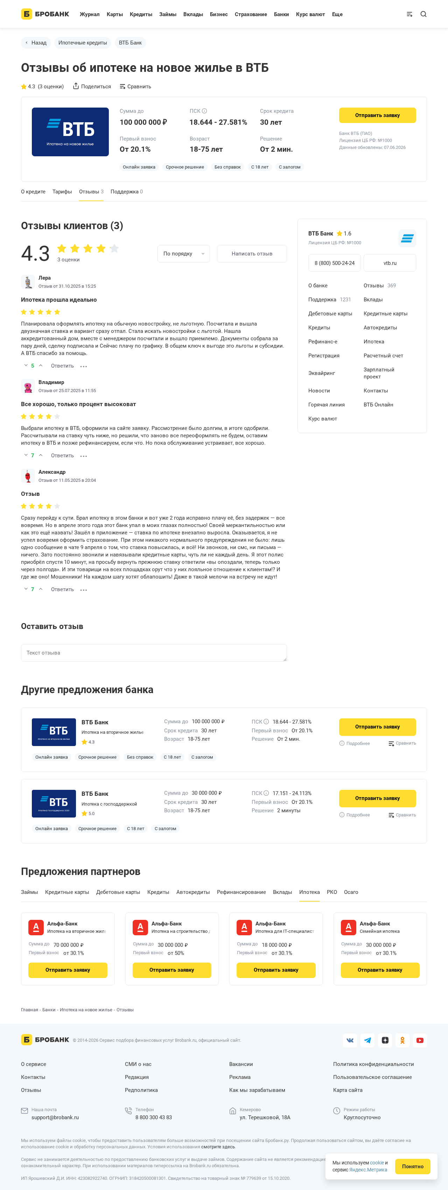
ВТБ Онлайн (378, 405)
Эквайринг (321, 373)
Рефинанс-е (322, 341)
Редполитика (141, 1090)
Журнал (90, 14)
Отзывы (380, 285)
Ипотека (374, 341)
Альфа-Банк (62, 924)
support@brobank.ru (55, 1117)
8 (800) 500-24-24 (335, 263)
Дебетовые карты (330, 313)
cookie (377, 1162)
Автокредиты (380, 327)
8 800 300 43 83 (153, 1117)
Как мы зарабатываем (257, 1090)
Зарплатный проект (379, 373)
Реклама (240, 1077)
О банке (318, 285)
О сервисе (33, 1064)
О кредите (33, 192)
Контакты (376, 391)
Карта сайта (348, 1090)
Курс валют (322, 419)
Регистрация (324, 356)
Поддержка (127, 192)
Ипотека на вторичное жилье (113, 732)
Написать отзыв (252, 254)
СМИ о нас (138, 1064)
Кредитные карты (386, 313)
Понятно (413, 1166)
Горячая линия (326, 405)
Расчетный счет (383, 356)
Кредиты (319, 327)
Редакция (137, 1077)
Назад (39, 43)
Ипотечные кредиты (82, 43)
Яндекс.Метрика (368, 1169)
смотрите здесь (218, 1146)
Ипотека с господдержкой (109, 804)
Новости (319, 391)
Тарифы (62, 192)
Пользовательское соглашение (372, 1077)
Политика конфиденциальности (373, 1064)
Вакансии (241, 1064)
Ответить (62, 366)
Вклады (373, 299)
